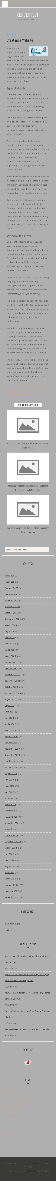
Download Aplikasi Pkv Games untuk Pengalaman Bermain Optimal (27, 996)
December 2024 (12, 675)
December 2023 (12, 749)
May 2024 (9, 718)
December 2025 (12, 600)
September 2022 (13, 842)
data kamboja (12, 1104)
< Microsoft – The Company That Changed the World (17, 391)
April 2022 (9, 872)
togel (7, 930)
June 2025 (10, 637)
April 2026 (9, 576)
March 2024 (10, 730)
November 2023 (12, 755)
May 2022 (9, 866)
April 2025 (9, 650)
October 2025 (11, 613)
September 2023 (13, 767)
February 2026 (11, 588)
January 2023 (11, 817)
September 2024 (13, 693)
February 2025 (11, 662)
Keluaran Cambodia (15, 1098)
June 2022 (10, 860)
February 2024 (11, 736)
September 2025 (13, 619)
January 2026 (11, 594)
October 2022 (11, 835)
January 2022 (11, 891)
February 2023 (11, 811)
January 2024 (11, 743)
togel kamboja (12, 1132)
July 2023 (9, 780)
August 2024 (11, 699)
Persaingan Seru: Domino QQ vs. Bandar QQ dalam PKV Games (28, 1014)
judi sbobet (11, 1118)
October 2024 (11, 687)
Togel (7, 1091)
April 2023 (9, 798)
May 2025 (9, 644)
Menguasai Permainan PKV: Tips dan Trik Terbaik (27, 1029)
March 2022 (10, 879)
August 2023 (11, 773)
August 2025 (11, 625)
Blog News (11, 34)
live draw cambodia (15, 1125)
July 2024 (9, 705)
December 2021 (12, 897)
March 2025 (10, 656)
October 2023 (11, 761)
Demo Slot (10, 1111)
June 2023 (10, 786)
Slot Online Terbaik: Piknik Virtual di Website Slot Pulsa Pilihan (27, 959)
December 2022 (12, 823)
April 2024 (9, 724)
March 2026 (10, 582)
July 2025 (9, 631)
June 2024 (10, 712)
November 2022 (12, 829)
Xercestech (28, 14)
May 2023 (9, 792)
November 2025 (12, 607)
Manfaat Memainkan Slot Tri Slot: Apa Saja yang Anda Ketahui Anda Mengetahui (27, 977)
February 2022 (11, 885)
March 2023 (10, 804)
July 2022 (9, 854)
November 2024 (12, 681)
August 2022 (11, 848)
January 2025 (11, 668)
